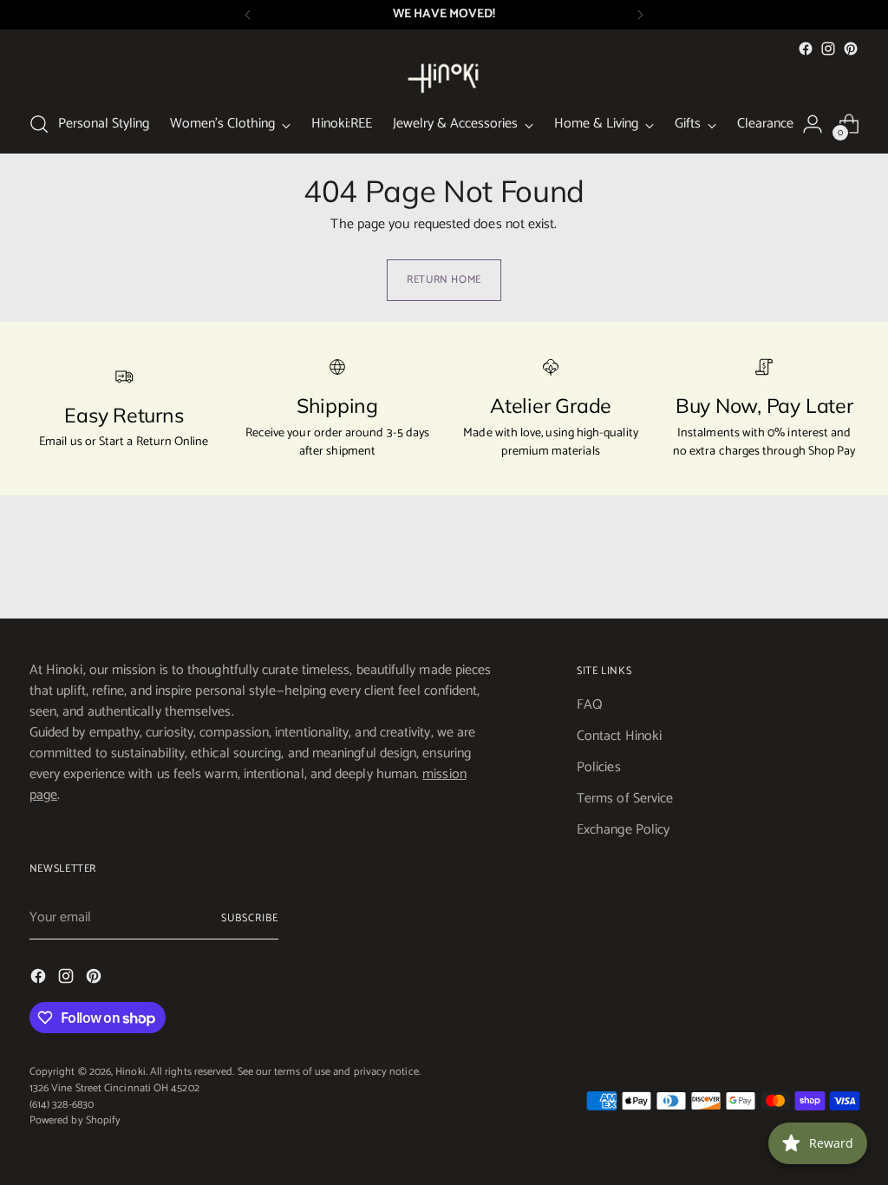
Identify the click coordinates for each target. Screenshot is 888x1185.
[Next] (640, 14)
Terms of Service (625, 798)
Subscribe (249, 918)
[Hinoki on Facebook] (805, 48)
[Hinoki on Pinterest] (851, 48)
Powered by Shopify (75, 1120)
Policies (599, 767)
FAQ (590, 705)
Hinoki (130, 1072)
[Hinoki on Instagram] (828, 48)
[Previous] (248, 14)
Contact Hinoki (619, 736)
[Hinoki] (444, 78)
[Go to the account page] (812, 124)
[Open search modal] (39, 124)
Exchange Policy (623, 829)
